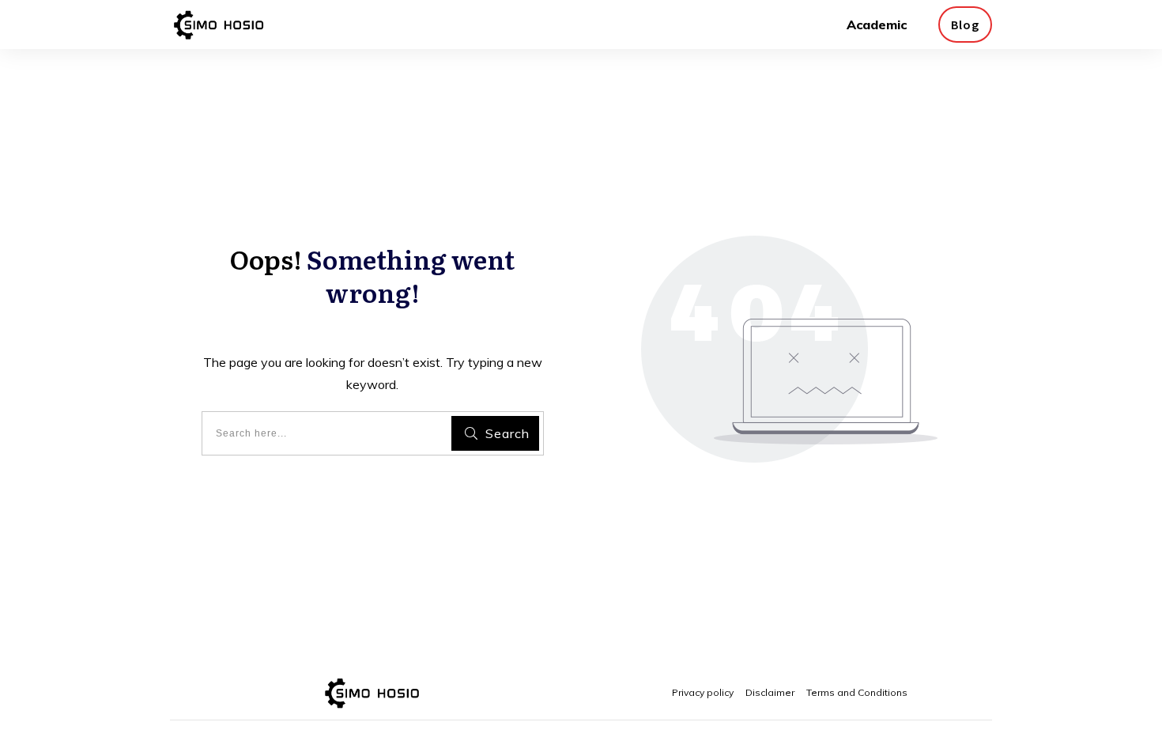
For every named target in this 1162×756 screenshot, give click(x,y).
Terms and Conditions (856, 692)
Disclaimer (769, 692)
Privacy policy (703, 692)
